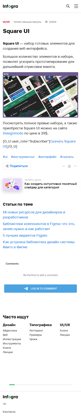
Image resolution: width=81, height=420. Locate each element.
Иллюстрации (12, 339)
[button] (68, 6)
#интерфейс (47, 157)
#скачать (67, 157)
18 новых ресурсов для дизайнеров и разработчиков (34, 214)
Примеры (35, 334)
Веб (5, 334)
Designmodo (13, 133)
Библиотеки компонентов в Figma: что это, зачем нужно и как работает (39, 226)
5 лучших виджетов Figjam (25, 235)
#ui (5, 157)
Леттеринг (36, 330)
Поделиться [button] (19, 166)
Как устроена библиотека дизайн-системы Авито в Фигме (39, 244)
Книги (7, 347)
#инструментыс (23, 157)
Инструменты (12, 343)
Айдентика (10, 330)
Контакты (9, 411)
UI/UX (6, 21)
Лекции (8, 352)
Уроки (33, 339)
